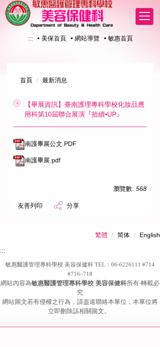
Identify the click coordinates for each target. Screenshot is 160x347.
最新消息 (54, 80)
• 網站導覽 (85, 38)
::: (30, 38)
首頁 (26, 80)
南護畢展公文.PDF (50, 143)
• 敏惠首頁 (118, 38)
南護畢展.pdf (42, 160)
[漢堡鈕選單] (144, 16)
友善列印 (30, 205)
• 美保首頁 (51, 38)
